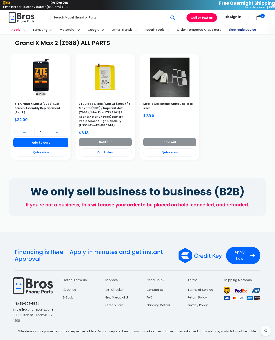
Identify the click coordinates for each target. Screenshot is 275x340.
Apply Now (239, 255)
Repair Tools (155, 30)
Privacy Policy (198, 305)
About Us (69, 290)
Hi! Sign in (233, 17)
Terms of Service (200, 290)
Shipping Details (158, 305)
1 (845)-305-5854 (26, 304)
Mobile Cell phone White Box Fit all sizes (168, 106)
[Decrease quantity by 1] (24, 132)
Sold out (105, 142)
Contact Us (155, 290)
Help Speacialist (116, 297)
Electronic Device (242, 30)
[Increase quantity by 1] (57, 132)
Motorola (67, 30)
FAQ (150, 297)
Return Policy (197, 297)
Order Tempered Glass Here (199, 30)
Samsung (40, 30)
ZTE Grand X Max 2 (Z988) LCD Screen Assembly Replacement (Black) (37, 108)
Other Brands (122, 30)
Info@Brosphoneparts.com (33, 309)
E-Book (68, 297)
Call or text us (202, 17)
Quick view (41, 152)
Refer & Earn (114, 305)
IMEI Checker (114, 290)
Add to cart (41, 142)
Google (93, 30)
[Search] (172, 17)
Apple (16, 30)
